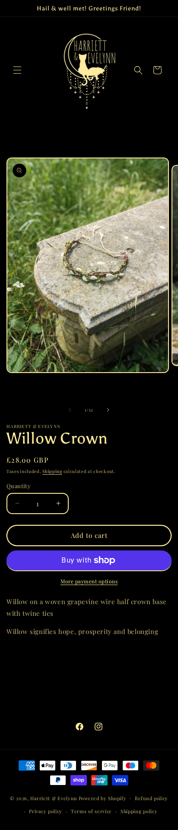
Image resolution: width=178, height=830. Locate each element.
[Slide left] (69, 409)
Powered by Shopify (103, 798)
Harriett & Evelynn (53, 798)
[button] (17, 70)
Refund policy (151, 798)
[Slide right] (108, 409)
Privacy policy (45, 811)
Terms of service (91, 811)
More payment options (89, 581)
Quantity (18, 485)
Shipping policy (139, 811)
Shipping (52, 471)
